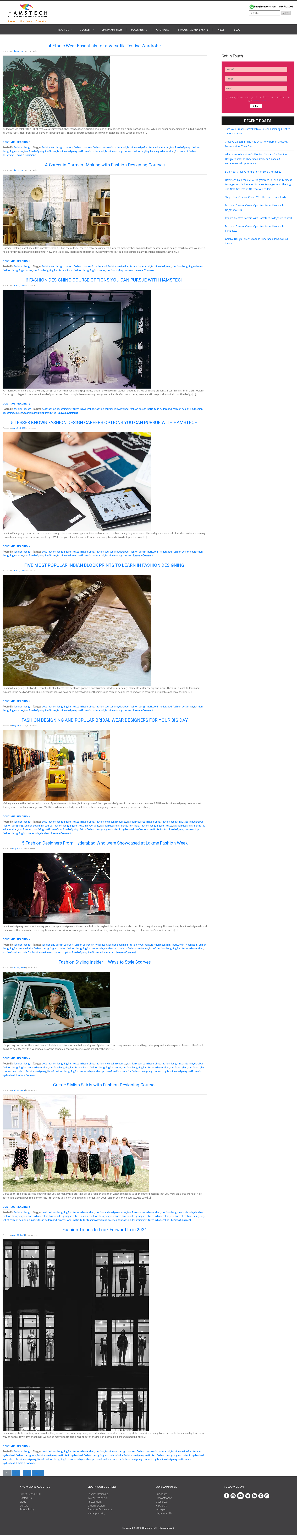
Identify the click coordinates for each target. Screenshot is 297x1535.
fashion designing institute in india (53, 270)
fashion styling (178, 1067)
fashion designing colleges (187, 266)
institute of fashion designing (62, 829)
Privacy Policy (27, 1509)
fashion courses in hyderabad (109, 147)
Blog (237, 29)
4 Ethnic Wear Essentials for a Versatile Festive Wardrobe (105, 45)
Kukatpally (161, 1505)
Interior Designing (97, 1497)
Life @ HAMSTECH (30, 1494)
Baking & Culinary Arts (100, 1509)
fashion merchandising (31, 829)
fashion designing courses (17, 270)
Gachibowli (162, 1501)
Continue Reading (16, 142)
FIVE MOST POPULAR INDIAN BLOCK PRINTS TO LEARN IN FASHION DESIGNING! (104, 565)
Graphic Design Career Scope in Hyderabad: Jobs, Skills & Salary (256, 241)
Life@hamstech (112, 29)
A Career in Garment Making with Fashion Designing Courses (105, 164)
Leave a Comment (25, 154)
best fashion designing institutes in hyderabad (68, 408)
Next (38, 1473)
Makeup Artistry (96, 1513)
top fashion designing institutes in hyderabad (88, 952)
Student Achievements (193, 29)
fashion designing (180, 147)
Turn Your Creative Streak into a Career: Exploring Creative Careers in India (257, 131)
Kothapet (161, 1509)
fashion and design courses (57, 147)
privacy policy (259, 101)
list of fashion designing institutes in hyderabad (107, 829)
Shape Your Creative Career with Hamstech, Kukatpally (255, 197)
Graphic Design (96, 1505)
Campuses (162, 29)
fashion (99, 1451)
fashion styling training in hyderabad (153, 151)
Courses (85, 29)
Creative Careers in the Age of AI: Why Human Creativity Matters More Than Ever (256, 144)
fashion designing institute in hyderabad (76, 825)
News (221, 29)
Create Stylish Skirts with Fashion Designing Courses (105, 1084)
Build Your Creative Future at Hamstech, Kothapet (253, 171)
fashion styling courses (118, 151)
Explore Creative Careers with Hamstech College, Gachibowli (258, 218)
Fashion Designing (98, 1494)
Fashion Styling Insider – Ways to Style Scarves (105, 962)
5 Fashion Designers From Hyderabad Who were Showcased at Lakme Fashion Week (105, 843)
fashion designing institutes (40, 151)
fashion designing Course (38, 825)
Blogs (23, 1501)
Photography (95, 1501)
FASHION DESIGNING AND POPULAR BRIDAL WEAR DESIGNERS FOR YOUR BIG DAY (105, 720)
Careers (24, 1505)
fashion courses (83, 147)
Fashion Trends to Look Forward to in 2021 (104, 1229)
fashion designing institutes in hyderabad (80, 151)
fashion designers (26, 1455)
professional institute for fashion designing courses (164, 829)
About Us (63, 29)
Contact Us (26, 1497)
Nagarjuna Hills (164, 1513)
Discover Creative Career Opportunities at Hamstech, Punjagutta (254, 228)
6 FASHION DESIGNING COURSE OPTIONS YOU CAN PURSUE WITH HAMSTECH (105, 280)
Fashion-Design (22, 147)
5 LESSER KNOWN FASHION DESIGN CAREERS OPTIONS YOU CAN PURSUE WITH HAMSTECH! (105, 422)
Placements (139, 29)
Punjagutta (162, 1494)
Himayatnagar (164, 1497)
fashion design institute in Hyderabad (148, 147)
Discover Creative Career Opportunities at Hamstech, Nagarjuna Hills (254, 208)
